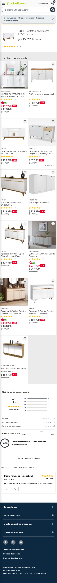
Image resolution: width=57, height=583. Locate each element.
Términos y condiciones (13, 549)
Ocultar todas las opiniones (28, 458)
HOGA (21, 31)
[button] (28, 10)
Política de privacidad (13, 558)
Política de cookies (11, 554)
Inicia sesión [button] (43, 3)
